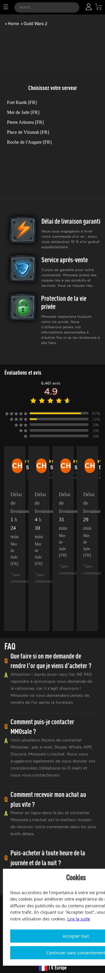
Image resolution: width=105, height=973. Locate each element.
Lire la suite (78, 919)
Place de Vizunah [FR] (28, 132)
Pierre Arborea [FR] (25, 122)
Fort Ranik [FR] (22, 102)
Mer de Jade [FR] (23, 112)
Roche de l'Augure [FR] (29, 142)
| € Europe (57, 968)
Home (13, 23)
